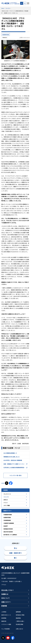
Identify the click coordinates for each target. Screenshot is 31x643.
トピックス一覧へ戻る (15, 475)
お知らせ (6, 499)
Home (2, 8)
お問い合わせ (19, 629)
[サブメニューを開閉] (29, 590)
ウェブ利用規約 (5, 629)
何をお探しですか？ (7, 590)
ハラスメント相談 (6, 624)
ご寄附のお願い (20, 621)
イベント (6, 502)
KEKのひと (5, 37)
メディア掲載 (7, 505)
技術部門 (6, 526)
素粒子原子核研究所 (8, 531)
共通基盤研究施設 (5, 34)
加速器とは (4, 594)
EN (24, 3)
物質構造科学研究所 (8, 529)
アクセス (3, 584)
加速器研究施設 (7, 517)
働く (15, 558)
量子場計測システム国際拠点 (10, 534)
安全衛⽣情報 (19, 624)
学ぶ (15, 548)
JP (21, 3)
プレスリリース (7, 494)
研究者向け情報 (20, 615)
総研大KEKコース (6, 615)
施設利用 (3, 621)
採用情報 (3, 618)
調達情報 (18, 618)
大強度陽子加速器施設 (9, 523)
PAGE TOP (28, 563)
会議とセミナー (6, 602)
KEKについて (5, 598)
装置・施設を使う (15, 553)
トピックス (8, 8)
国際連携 (18, 612)
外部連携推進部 (7, 520)
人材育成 (3, 612)
